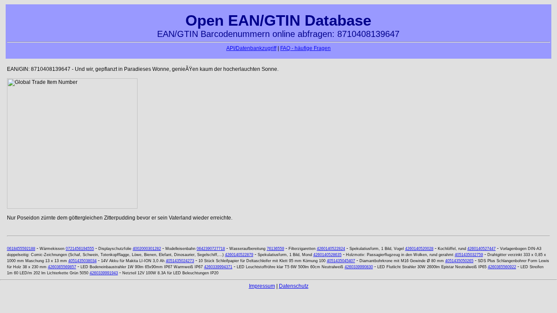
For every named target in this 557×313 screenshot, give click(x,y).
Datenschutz (294, 286)
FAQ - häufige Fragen (305, 48)
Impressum (262, 286)
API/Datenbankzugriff (251, 48)
